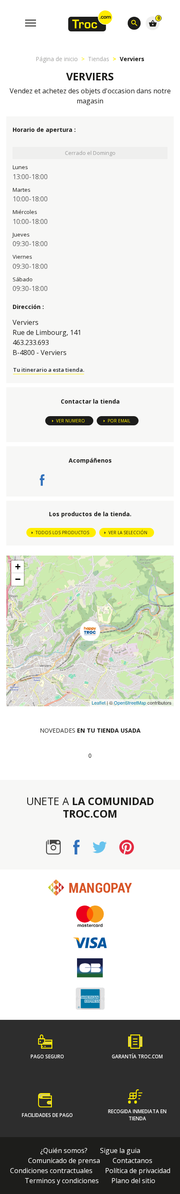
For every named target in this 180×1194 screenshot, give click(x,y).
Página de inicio (57, 59)
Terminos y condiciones (62, 1180)
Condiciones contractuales (51, 1170)
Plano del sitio (133, 1180)
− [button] (18, 579)
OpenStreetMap (130, 702)
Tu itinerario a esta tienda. (48, 369)
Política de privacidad (137, 1170)
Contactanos (132, 1160)
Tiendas (98, 59)
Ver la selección (127, 532)
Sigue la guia (120, 1150)
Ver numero (70, 421)
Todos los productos (62, 532)
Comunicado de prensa (64, 1160)
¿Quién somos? (63, 1150)
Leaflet (98, 702)
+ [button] (18, 566)
